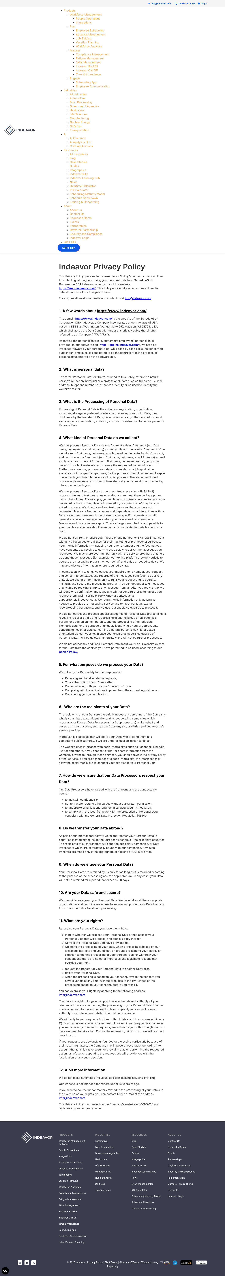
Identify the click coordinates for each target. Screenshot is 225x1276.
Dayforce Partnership (84, 229)
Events (74, 222)
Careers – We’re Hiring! (180, 1183)
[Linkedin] (20, 1262)
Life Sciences (78, 114)
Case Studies (78, 162)
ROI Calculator (79, 190)
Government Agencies (84, 106)
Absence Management (91, 34)
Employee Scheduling (70, 1162)
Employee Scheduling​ (90, 30)
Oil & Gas (76, 126)
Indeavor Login (79, 237)
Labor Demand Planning (71, 1242)
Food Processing (81, 102)
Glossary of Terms (129, 1262)
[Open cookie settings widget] (5, 1270)
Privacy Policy (95, 1262)
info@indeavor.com (138, 298)
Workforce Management (86, 14)
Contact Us (77, 214)
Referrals (173, 1190)
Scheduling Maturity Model (87, 194)
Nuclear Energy (80, 122)
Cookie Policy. (68, 651)
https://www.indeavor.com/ (77, 288)
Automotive (77, 98)
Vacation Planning (87, 42)
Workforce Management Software (72, 1142)
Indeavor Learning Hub (85, 178)
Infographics (78, 170)
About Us (76, 210)
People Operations (88, 18)
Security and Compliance (86, 233)
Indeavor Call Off (87, 70)
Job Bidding (83, 38)
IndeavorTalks (79, 174)
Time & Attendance (88, 74)
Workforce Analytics (89, 46)
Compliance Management (92, 54)
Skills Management (88, 62)
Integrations (84, 22)
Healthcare (77, 110)
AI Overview (78, 138)
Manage (75, 50)
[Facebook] (26, 1262)
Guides (74, 166)
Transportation (79, 130)
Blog (73, 158)
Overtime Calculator (83, 186)
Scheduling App (86, 82)
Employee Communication (93, 86)
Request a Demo (81, 218)
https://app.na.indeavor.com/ (119, 344)
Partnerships (78, 225)
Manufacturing (79, 118)
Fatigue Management (90, 58)
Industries (70, 90)
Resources (71, 150)
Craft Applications (81, 146)
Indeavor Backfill (87, 66)
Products (70, 10)
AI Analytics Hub (80, 142)
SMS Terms (111, 1262)
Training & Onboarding (84, 202)
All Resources (79, 154)
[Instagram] (33, 1262)
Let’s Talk (70, 241)
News (73, 182)
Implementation (176, 1177)
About (67, 206)
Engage (75, 78)
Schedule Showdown (84, 198)
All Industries (78, 94)
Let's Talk (68, 247)
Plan (72, 26)
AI (65, 134)
